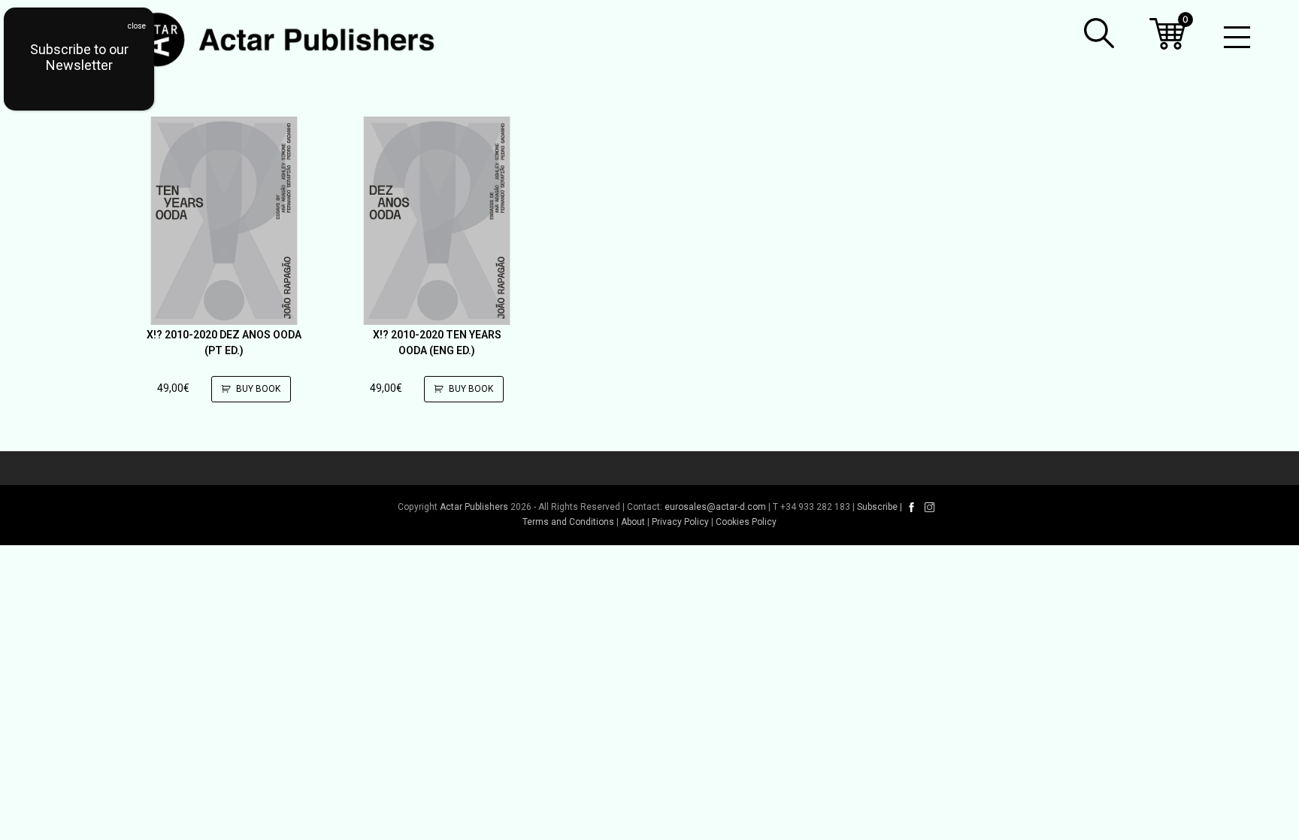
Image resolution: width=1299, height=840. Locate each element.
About (633, 522)
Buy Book (258, 389)
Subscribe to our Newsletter (79, 57)
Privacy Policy (680, 522)
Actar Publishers (474, 507)
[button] (1099, 33)
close (137, 26)
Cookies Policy (746, 522)
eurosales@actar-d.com (715, 507)
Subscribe (877, 507)
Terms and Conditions (568, 522)
